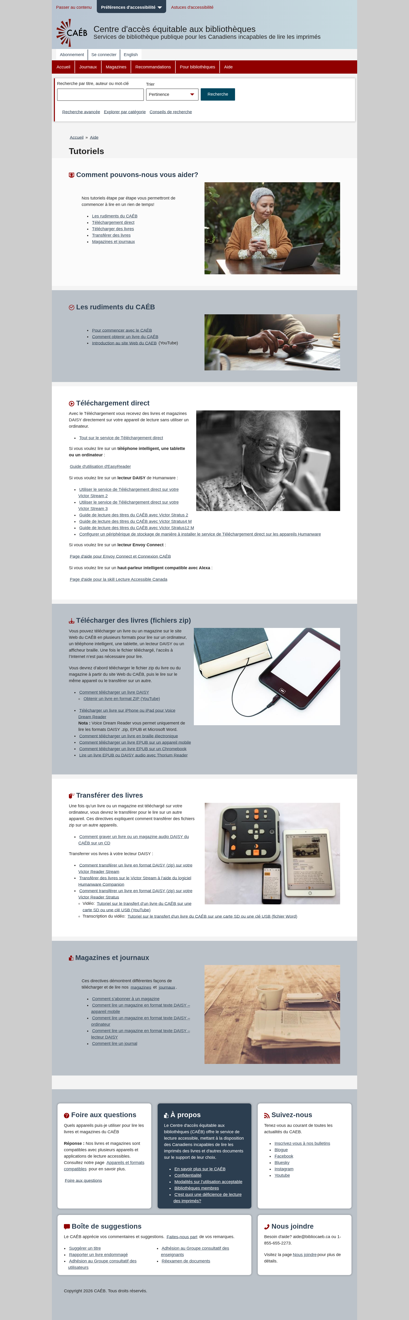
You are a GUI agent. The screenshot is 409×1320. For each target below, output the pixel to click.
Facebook (284, 1156)
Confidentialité (187, 1175)
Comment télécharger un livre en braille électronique (128, 735)
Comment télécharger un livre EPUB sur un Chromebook (133, 748)
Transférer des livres (111, 235)
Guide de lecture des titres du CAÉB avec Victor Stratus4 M (135, 521)
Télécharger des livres (113, 229)
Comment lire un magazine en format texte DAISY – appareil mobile (140, 1008)
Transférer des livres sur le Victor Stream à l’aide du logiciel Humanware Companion (134, 881)
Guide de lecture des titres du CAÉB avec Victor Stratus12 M (136, 527)
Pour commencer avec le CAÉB (122, 330)
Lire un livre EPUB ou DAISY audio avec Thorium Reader (133, 755)
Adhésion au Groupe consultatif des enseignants (195, 1251)
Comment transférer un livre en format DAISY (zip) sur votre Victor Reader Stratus (135, 893)
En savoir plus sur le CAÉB (200, 1169)
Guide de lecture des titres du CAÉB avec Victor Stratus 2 (133, 515)
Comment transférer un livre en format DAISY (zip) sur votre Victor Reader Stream (135, 868)
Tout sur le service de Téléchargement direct (121, 438)
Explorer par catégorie (125, 111)
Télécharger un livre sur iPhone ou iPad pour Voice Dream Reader (126, 713)
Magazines (116, 67)
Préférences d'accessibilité (128, 7)
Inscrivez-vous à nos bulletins (302, 1143)
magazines (141, 987)
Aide (228, 67)
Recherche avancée (81, 111)
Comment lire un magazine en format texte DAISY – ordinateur (140, 1021)
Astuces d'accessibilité (192, 7)
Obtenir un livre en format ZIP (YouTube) (122, 698)
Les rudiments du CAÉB (115, 216)
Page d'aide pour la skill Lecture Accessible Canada (118, 579)
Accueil (63, 67)
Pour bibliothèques (197, 67)
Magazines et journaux (113, 241)
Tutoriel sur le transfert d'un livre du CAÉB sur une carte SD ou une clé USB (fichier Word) (212, 916)
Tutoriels (86, 151)
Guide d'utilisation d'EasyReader (100, 466)
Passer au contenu (74, 7)
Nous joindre (305, 1254)
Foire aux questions (83, 1180)
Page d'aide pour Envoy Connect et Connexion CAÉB (120, 556)
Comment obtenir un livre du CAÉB (125, 336)
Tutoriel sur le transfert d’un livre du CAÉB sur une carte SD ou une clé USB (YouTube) (137, 906)
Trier (150, 84)
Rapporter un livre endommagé (98, 1254)
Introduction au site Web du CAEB (124, 343)
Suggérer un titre (85, 1248)
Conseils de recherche (171, 111)
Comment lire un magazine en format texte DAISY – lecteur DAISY (140, 1034)
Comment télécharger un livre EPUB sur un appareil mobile (135, 742)
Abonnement (72, 54)
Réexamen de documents (186, 1261)
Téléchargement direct (113, 222)
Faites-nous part (182, 1236)
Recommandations (153, 67)
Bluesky (282, 1162)
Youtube (282, 1175)
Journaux (88, 67)
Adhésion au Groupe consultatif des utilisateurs (102, 1264)
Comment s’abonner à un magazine (126, 998)
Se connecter (103, 54)
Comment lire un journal (114, 1043)
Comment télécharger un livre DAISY (114, 692)
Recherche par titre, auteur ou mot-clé (93, 83)
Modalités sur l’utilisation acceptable (208, 1181)
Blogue (281, 1149)
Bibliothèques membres (196, 1188)
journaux (167, 987)
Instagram (284, 1169)
